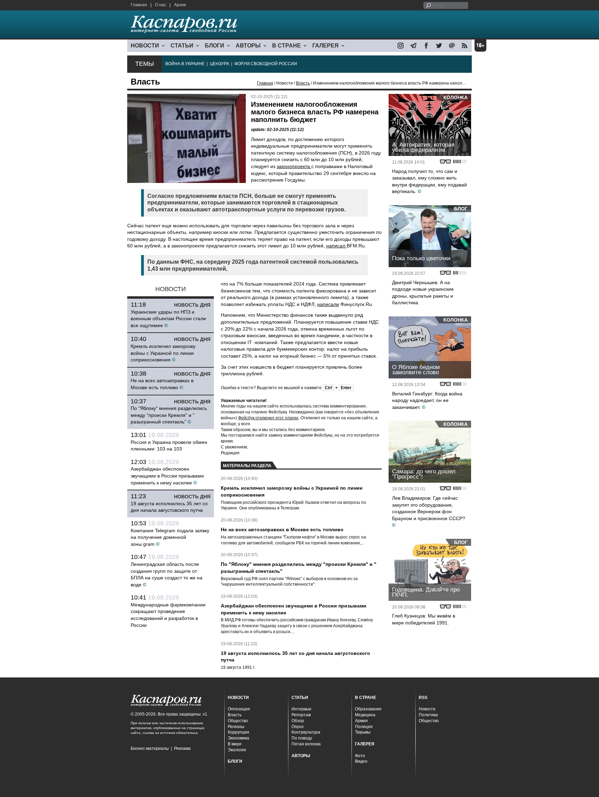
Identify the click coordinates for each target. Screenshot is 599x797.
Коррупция (238, 732)
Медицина (365, 714)
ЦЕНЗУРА (219, 63)
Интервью (301, 709)
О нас (160, 4)
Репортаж (301, 714)
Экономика (238, 738)
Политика (428, 714)
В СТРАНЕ (286, 46)
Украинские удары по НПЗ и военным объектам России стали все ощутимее (168, 318)
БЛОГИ (214, 46)
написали (328, 304)
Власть (303, 83)
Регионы (236, 726)
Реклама (182, 748)
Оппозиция (239, 709)
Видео (361, 761)
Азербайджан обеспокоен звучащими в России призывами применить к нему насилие (167, 475)
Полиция (364, 726)
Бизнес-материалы (150, 748)
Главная (139, 4)
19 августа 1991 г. (238, 667)
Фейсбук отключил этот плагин (268, 417)
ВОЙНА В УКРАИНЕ (185, 63)
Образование (368, 709)
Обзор (298, 720)
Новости (427, 709)
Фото (360, 755)
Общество (238, 720)
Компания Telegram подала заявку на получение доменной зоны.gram (170, 537)
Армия (361, 720)
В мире (235, 744)
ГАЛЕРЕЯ (325, 46)
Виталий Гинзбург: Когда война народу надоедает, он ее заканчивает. (427, 400)
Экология (237, 749)
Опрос (298, 726)
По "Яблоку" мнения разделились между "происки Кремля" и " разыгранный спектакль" (169, 414)
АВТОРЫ (248, 46)
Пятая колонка (306, 744)
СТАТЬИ (182, 46)
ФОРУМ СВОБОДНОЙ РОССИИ (265, 63)
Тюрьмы (363, 732)
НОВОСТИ (145, 46)
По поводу (302, 738)
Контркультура (306, 732)
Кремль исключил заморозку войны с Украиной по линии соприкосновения (163, 352)
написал (336, 245)
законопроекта (294, 166)
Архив (180, 4)
